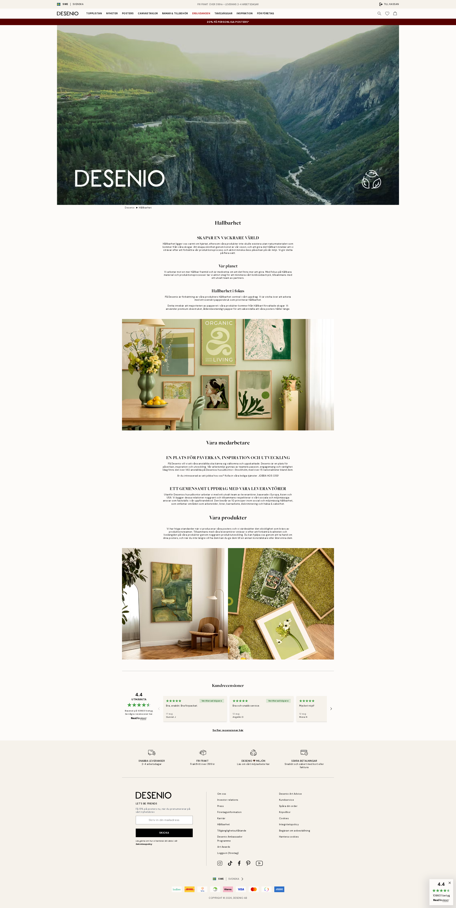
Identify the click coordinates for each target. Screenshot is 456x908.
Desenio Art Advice (290, 793)
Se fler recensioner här (228, 730)
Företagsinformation (229, 812)
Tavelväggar (223, 13)
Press (220, 806)
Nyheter (112, 13)
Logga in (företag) (228, 853)
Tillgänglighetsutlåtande (231, 830)
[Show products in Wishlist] (387, 13)
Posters (128, 13)
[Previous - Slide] (159, 708)
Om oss (221, 793)
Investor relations (227, 799)
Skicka (164, 832)
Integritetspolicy (289, 824)
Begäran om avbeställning (294, 830)
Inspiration (245, 13)
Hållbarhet (145, 207)
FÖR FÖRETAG (265, 13)
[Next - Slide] (331, 708)
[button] (441, 892)
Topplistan (94, 13)
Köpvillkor (285, 812)
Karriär (221, 818)
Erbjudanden (201, 13)
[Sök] (379, 14)
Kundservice (286, 799)
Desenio (130, 207)
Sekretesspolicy (144, 844)
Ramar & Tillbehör (175, 13)
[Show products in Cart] (395, 13)
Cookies (284, 818)
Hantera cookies (289, 836)
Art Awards (223, 846)
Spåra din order (288, 806)
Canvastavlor (148, 13)
